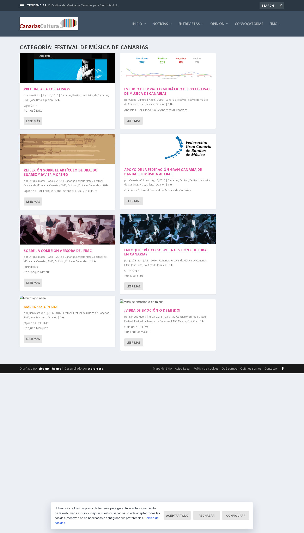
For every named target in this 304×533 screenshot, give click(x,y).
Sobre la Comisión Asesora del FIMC (58, 250)
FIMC (273, 24)
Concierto (182, 316)
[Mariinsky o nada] (67, 298)
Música (150, 104)
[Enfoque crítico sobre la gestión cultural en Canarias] (168, 229)
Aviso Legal (182, 368)
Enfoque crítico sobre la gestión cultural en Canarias (166, 252)
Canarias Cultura (139, 180)
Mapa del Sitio (162, 368)
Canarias (66, 95)
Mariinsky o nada (40, 307)
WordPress (95, 368)
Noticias (160, 24)
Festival (98, 181)
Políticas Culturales (89, 185)
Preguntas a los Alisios (47, 89)
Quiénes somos (250, 368)
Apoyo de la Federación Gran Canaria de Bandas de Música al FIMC (163, 171)
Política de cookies (205, 368)
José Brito (34, 95)
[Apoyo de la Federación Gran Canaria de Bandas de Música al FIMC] (168, 148)
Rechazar (206, 515)
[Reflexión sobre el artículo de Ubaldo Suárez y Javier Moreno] (67, 149)
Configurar (235, 515)
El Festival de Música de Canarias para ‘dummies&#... (83, 5)
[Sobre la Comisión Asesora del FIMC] (67, 229)
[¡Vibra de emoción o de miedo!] (168, 301)
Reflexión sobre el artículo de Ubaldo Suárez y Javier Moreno (61, 172)
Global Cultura (137, 100)
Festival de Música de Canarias (90, 95)
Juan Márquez (37, 313)
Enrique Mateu (37, 181)
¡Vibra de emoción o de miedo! (152, 310)
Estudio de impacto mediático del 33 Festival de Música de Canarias (167, 91)
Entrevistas (189, 24)
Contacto (271, 368)
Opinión (217, 24)
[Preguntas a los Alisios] (67, 68)
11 (92, 261)
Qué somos (229, 368)
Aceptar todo (177, 515)
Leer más (33, 121)
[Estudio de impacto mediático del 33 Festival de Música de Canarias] (168, 68)
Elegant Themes (50, 368)
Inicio (137, 24)
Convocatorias (249, 24)
